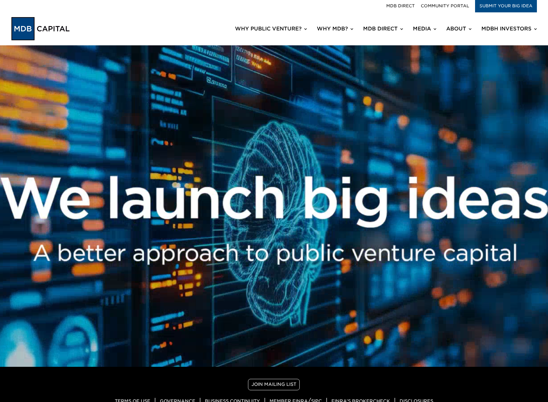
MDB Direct (400, 6)
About (456, 29)
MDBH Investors (506, 29)
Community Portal (445, 6)
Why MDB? (332, 29)
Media (422, 29)
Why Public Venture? (268, 29)
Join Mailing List (273, 384)
